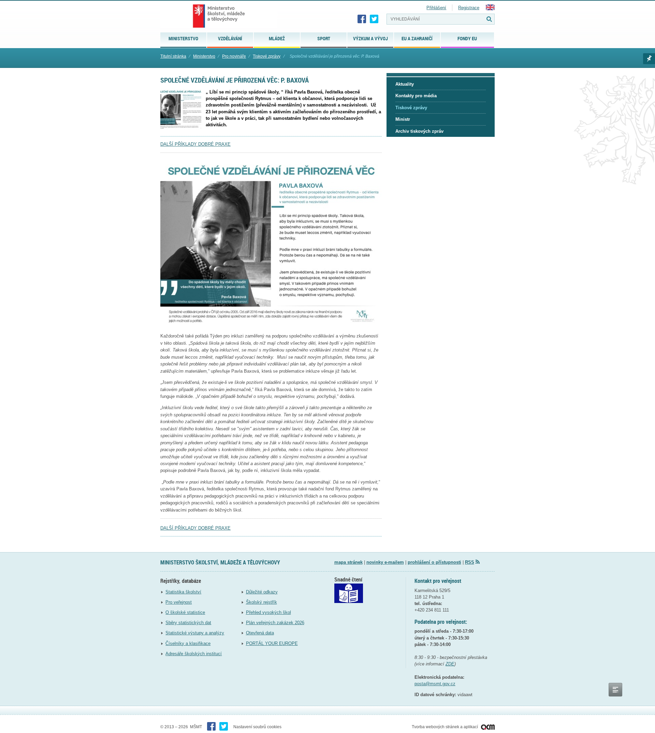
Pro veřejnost (178, 602)
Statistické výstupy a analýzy (194, 632)
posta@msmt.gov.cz (434, 683)
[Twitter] (374, 19)
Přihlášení (436, 7)
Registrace (468, 7)
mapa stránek (348, 562)
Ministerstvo (204, 56)
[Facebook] (362, 19)
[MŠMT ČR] (218, 16)
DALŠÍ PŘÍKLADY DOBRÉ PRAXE (195, 144)
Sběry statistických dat (188, 622)
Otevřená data (260, 632)
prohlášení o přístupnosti (434, 562)
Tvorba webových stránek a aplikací (445, 727)
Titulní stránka (173, 56)
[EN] (490, 8)
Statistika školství (183, 591)
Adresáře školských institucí (193, 653)
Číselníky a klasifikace (187, 643)
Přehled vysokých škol (268, 612)
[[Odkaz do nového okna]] (348, 601)
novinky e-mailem (385, 562)
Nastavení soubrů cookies (257, 727)
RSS (469, 562)
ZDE (450, 663)
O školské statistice (185, 612)
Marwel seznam (649, 58)
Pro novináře (234, 56)
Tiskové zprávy (266, 56)
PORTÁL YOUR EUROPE (272, 643)
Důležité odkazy (262, 591)
